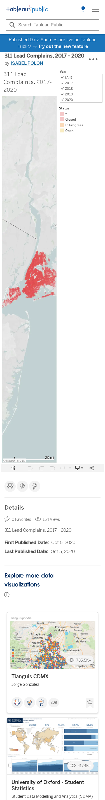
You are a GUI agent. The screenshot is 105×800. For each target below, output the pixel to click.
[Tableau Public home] (27, 9)
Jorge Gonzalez (25, 684)
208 (54, 703)
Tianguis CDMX (30, 676)
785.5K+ (83, 660)
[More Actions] (94, 59)
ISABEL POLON (27, 63)
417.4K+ (84, 766)
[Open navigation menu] (95, 9)
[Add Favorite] (90, 703)
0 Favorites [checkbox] (21, 519)
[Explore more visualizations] (83, 9)
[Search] (11, 25)
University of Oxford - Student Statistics (47, 785)
